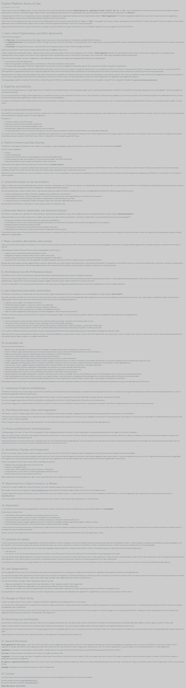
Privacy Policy (9, 80)
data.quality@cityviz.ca (40, 490)
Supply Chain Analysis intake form (146, 80)
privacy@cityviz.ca (8, 496)
